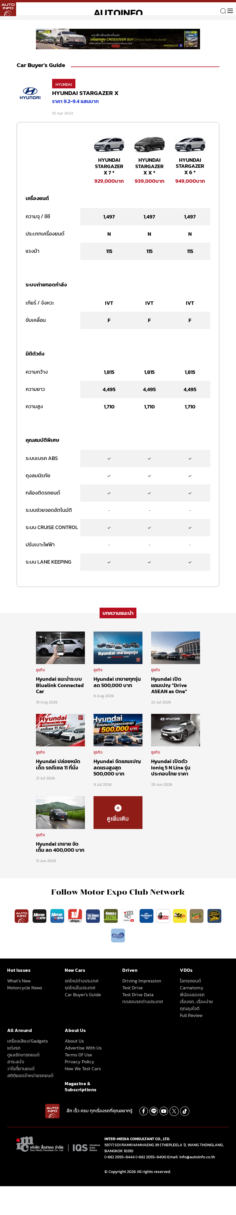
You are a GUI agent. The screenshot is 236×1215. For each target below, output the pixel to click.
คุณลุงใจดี (189, 1008)
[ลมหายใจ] (118, 935)
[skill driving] (214, 915)
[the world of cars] (93, 915)
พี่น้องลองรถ (192, 994)
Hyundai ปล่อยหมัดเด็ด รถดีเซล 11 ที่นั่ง (58, 764)
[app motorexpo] (40, 915)
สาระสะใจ (15, 1061)
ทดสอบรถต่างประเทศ (142, 1001)
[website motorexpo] (58, 915)
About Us (74, 1040)
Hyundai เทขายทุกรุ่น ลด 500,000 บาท (117, 682)
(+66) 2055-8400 (151, 1157)
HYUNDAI (64, 84)
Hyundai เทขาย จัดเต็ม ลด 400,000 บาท (60, 847)
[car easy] (180, 915)
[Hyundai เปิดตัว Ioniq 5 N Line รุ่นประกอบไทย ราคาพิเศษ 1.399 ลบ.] (175, 729)
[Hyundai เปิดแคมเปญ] (175, 647)
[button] (115, 46)
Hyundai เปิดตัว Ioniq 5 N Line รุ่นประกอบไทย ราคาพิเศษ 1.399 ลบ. (170, 770)
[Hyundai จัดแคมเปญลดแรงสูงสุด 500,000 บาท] (118, 729)
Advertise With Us (83, 1047)
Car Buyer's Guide (83, 994)
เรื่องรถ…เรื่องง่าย (196, 1001)
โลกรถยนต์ (190, 980)
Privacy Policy (79, 1061)
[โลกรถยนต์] (146, 915)
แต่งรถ (13, 1047)
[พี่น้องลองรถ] (163, 915)
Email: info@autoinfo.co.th (191, 1157)
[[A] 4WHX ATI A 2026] (118, 38)
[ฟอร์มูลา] (76, 915)
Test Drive (132, 987)
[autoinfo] (8, 8)
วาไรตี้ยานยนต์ (21, 1068)
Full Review (191, 1015)
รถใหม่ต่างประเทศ (81, 980)
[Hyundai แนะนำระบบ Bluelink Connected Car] (60, 647)
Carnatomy (191, 987)
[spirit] (197, 915)
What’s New (19, 980)
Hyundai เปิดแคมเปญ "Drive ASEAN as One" (169, 685)
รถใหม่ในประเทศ (80, 987)
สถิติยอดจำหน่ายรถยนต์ (30, 1075)
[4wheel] (111, 915)
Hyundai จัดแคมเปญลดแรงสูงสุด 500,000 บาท (117, 767)
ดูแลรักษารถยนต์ (23, 1054)
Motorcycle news (24, 987)
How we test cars (83, 1068)
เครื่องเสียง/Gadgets (27, 1040)
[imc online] (129, 915)
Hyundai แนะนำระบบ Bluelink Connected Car (60, 685)
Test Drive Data (138, 994)
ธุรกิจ (40, 670)
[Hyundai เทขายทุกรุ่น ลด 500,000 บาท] (118, 647)
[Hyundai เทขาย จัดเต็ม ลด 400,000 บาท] (60, 812)
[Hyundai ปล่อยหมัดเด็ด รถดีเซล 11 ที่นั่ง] (60, 729)
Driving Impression (141, 980)
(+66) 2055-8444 (119, 1157)
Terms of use (78, 1054)
